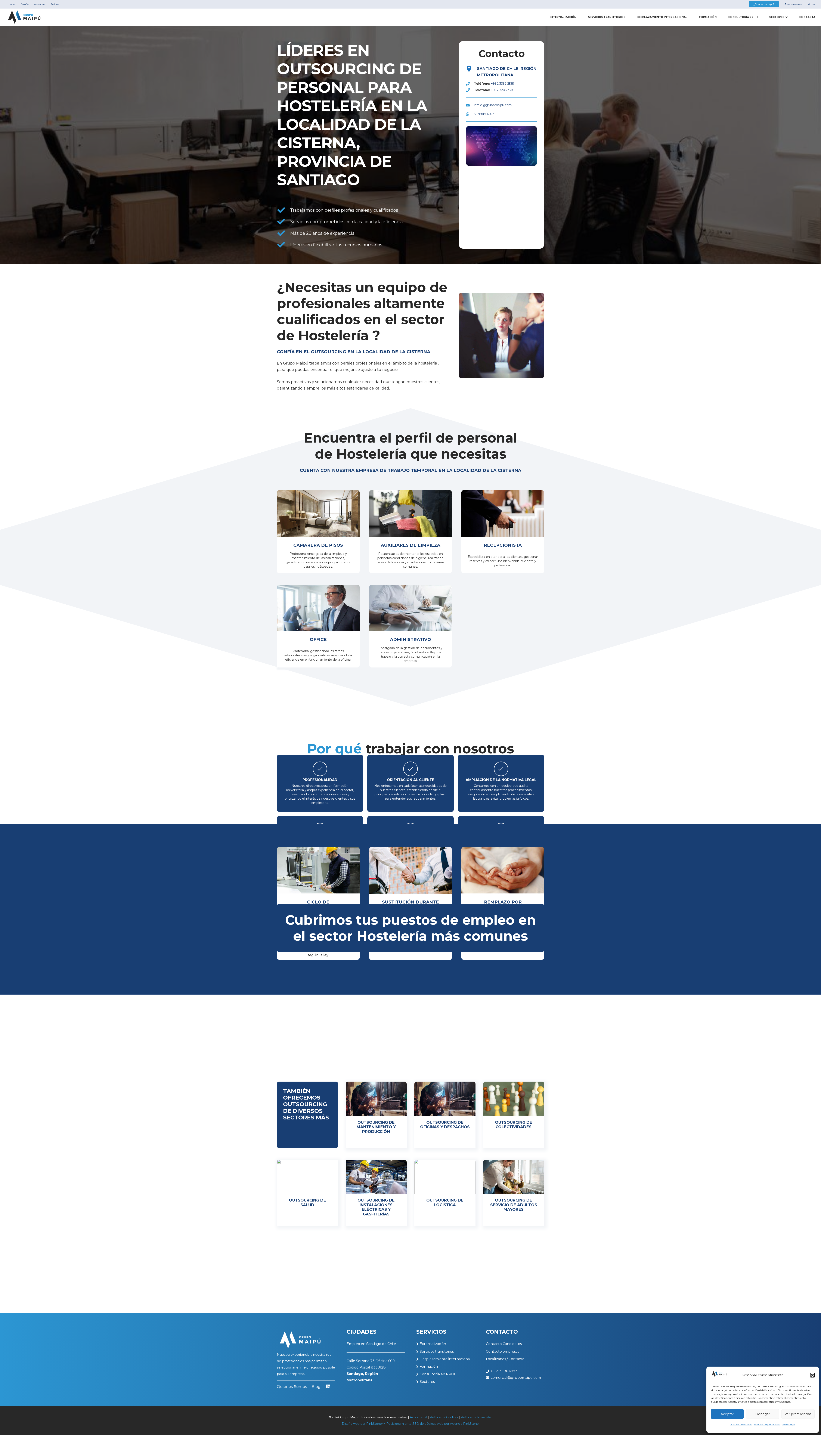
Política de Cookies (444, 1417)
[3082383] (469, 68)
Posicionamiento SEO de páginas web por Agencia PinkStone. (432, 1424)
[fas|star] (328, 1386)
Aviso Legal (418, 1417)
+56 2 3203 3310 (502, 90)
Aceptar (727, 1414)
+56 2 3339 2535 (502, 84)
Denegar (762, 1414)
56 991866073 (484, 114)
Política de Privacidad (477, 1417)
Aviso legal (788, 1424)
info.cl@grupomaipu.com (493, 105)
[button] (812, 1375)
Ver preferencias (798, 1414)
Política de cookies (741, 1424)
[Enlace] (376, 1115)
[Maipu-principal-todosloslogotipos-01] (24, 17)
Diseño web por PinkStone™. (363, 1424)
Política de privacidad (767, 1424)
